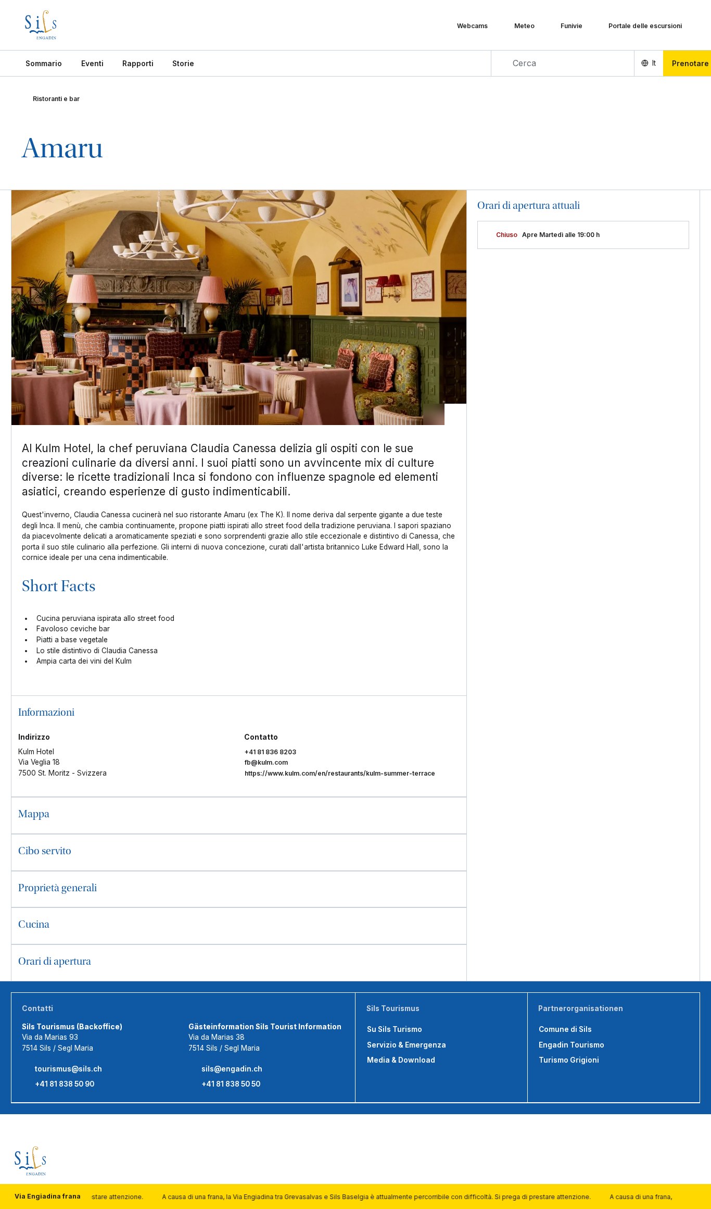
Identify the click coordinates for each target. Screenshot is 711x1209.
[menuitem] (92, 63)
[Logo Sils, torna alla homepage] (69, 25)
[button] (43, 63)
